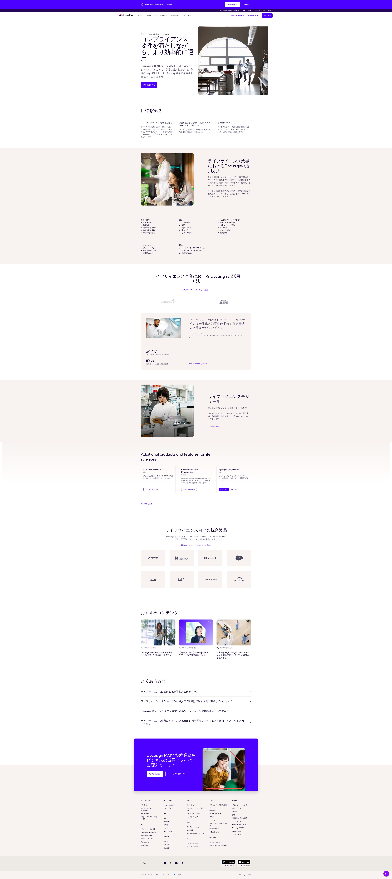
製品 (139, 16)
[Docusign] (126, 15)
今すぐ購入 (267, 16)
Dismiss (246, 4)
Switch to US (232, 4)
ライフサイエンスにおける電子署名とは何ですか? (169, 691)
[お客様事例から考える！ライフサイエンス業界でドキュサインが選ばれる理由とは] (234, 632)
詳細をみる (214, 426)
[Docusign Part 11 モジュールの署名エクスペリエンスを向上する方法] (158, 632)
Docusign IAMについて (176, 774)
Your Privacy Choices (166, 875)
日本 (144, 863)
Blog (142, 648)
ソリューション (150, 16)
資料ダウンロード (254, 16)
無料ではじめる (149, 85)
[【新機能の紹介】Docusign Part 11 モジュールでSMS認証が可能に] (196, 632)
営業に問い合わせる (237, 16)
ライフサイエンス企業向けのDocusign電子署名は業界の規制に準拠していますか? (186, 701)
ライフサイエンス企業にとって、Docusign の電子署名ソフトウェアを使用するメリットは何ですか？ (192, 722)
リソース (162, 16)
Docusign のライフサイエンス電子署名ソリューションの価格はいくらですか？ (185, 711)
